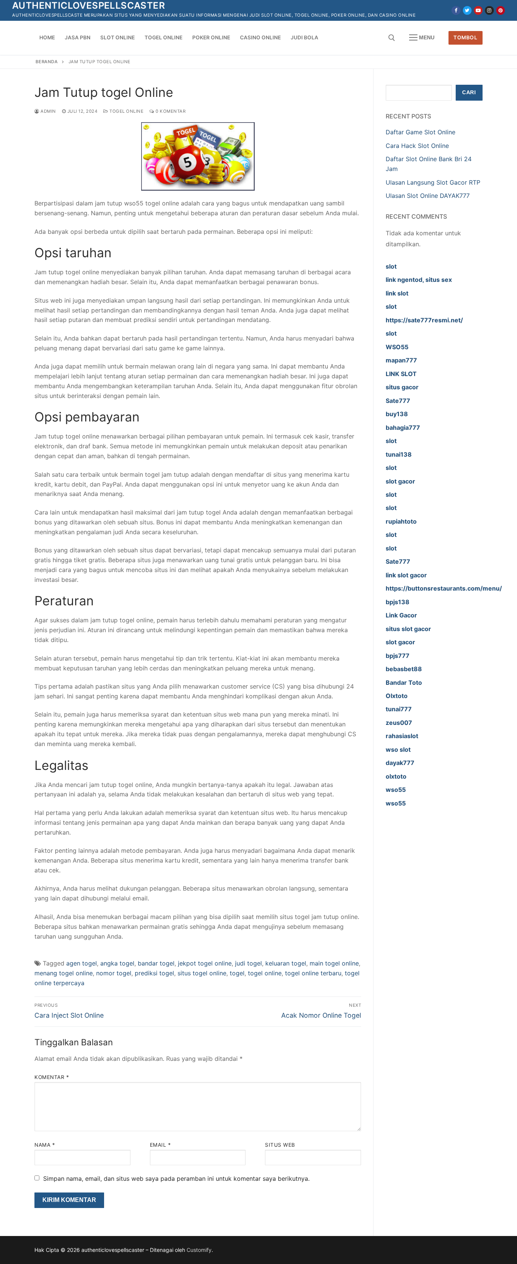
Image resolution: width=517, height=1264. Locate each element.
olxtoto (396, 776)
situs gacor (402, 387)
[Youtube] (478, 10)
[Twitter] (467, 10)
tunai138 (399, 454)
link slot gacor (406, 575)
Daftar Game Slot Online (420, 132)
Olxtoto (397, 696)
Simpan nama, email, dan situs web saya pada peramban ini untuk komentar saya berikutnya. (176, 1178)
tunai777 (399, 709)
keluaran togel (285, 963)
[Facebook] (456, 10)
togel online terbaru (313, 973)
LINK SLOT (401, 374)
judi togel (248, 963)
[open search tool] (391, 37)
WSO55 (397, 347)
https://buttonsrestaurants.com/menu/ (444, 588)
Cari (469, 92)
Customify (199, 1250)
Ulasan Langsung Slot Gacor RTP (433, 182)
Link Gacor (401, 615)
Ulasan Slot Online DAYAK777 (428, 195)
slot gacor (400, 481)
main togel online (334, 963)
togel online (265, 973)
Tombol (465, 37)
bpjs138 (398, 602)
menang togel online (63, 973)
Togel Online (125, 111)
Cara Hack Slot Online (417, 145)
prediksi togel (154, 973)
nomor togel (113, 973)
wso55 (396, 789)
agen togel (81, 963)
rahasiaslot (402, 736)
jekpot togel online (205, 963)
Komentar (51, 1077)
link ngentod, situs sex (419, 279)
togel (237, 973)
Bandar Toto (404, 682)
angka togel (117, 963)
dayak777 (400, 762)
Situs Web (280, 1145)
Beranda (47, 61)
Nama (44, 1145)
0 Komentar (169, 111)
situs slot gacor (408, 629)
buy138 (397, 414)
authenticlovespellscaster (88, 5)
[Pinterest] (500, 10)
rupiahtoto (401, 521)
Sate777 (398, 400)
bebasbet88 (404, 669)
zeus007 (399, 722)
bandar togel (156, 963)
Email (160, 1145)
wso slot (398, 749)
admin (47, 111)
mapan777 (401, 360)
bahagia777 (403, 427)
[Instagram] (489, 10)
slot (391, 266)
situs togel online (202, 973)
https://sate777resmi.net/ (424, 320)
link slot (397, 293)
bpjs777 (398, 655)
